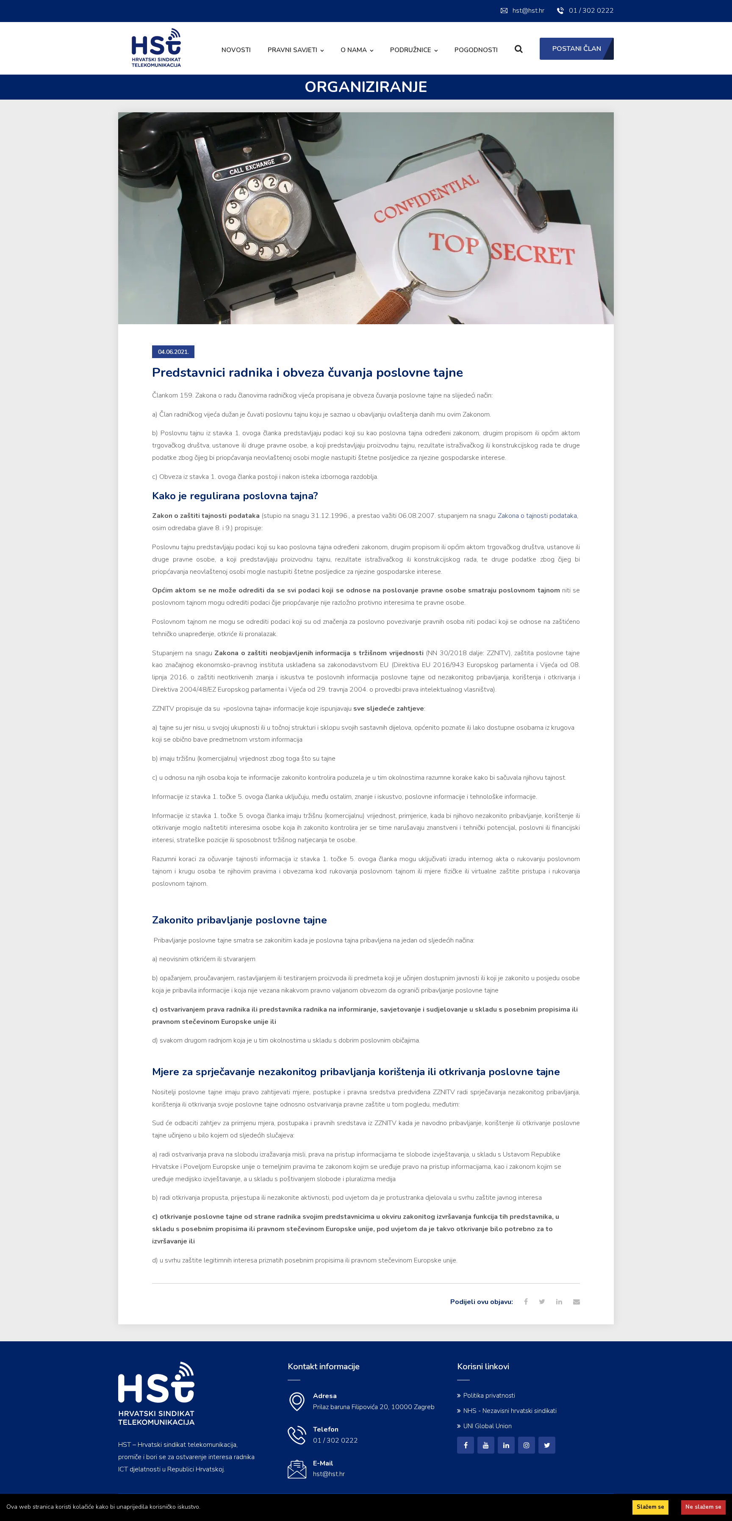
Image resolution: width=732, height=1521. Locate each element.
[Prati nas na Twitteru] (546, 1445)
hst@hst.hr (528, 10)
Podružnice (410, 50)
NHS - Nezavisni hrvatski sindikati (510, 1411)
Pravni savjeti (292, 50)
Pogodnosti (476, 50)
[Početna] (156, 1423)
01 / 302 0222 (591, 10)
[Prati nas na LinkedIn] (506, 1445)
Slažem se (650, 1507)
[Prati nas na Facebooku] (465, 1445)
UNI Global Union (487, 1426)
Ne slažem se (703, 1507)
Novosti (236, 50)
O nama (354, 50)
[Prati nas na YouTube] (485, 1445)
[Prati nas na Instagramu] (526, 1445)
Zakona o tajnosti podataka (537, 515)
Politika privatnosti (489, 1395)
